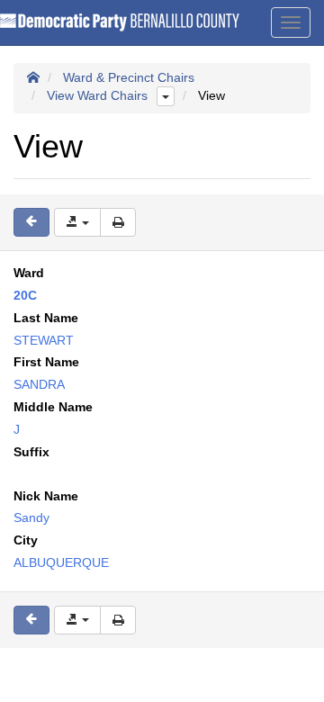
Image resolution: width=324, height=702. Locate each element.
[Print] (118, 222)
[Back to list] (32, 222)
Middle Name (53, 407)
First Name (46, 362)
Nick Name (46, 496)
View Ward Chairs (97, 95)
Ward (29, 273)
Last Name (46, 317)
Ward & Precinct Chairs (128, 77)
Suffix (32, 452)
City (26, 540)
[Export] (77, 222)
